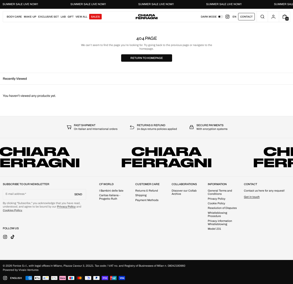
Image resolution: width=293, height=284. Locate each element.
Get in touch (252, 196)
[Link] (146, 4)
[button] (262, 16)
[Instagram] (229, 16)
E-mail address (15, 193)
